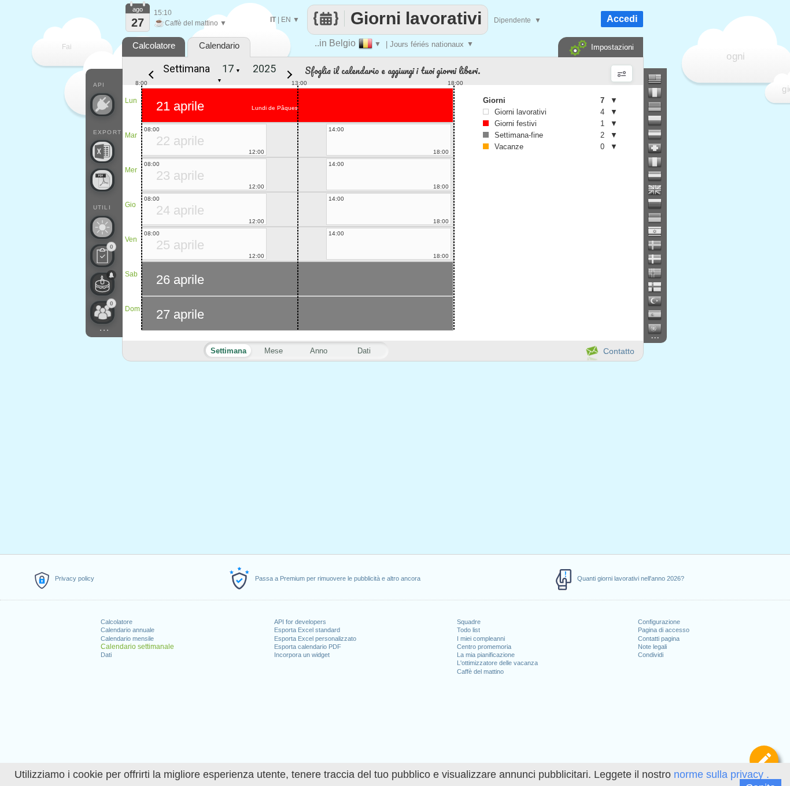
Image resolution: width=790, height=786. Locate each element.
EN (286, 20)
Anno (318, 350)
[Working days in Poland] (659, 120)
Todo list (468, 629)
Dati (106, 654)
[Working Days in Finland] (659, 287)
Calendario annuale (127, 629)
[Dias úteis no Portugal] (659, 328)
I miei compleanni (481, 638)
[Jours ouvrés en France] (659, 92)
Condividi (650, 654)
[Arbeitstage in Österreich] (659, 134)
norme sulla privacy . (721, 774)
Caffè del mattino (480, 671)
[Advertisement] (382, 456)
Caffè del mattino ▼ (190, 23)
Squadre (469, 621)
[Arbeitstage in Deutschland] (659, 106)
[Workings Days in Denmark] (659, 259)
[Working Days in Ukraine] (659, 217)
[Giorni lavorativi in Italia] (659, 162)
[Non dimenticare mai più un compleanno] (102, 284)
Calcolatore (116, 621)
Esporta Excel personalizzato (315, 638)
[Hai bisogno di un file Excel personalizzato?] (102, 151)
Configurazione (659, 621)
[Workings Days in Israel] (659, 231)
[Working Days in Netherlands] (659, 176)
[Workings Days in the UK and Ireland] (659, 190)
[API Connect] (102, 105)
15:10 (163, 13)
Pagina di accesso (663, 629)
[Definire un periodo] (764, 760)
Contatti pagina (659, 638)
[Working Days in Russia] (659, 204)
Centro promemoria (484, 646)
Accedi (622, 19)
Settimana (186, 68)
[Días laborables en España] (659, 315)
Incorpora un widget (302, 654)
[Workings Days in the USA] (659, 79)
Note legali (652, 646)
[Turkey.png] (659, 301)
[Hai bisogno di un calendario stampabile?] (102, 180)
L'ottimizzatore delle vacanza (497, 662)
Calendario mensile (127, 638)
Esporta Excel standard (307, 629)
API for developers (300, 621)
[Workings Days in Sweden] (659, 245)
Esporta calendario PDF (307, 646)
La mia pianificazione (486, 654)
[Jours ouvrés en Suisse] (659, 148)
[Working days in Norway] (659, 273)
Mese (273, 350)
